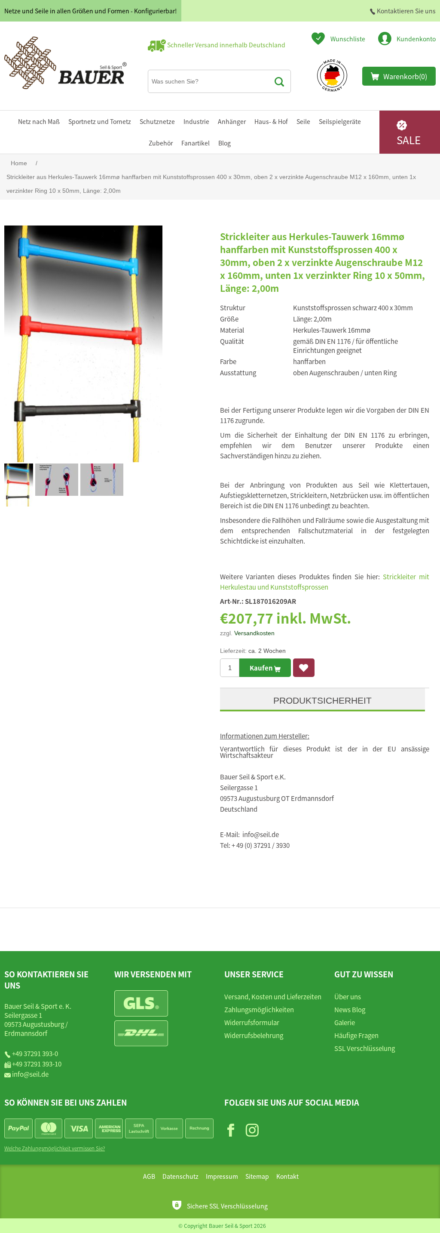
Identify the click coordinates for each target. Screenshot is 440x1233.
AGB (149, 1176)
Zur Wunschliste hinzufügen (304, 667)
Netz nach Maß (39, 121)
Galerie (344, 1022)
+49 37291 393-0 (35, 1053)
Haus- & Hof (271, 121)
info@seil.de (30, 1073)
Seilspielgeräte (340, 121)
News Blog (349, 1009)
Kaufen (262, 667)
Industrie (196, 121)
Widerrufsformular (251, 1022)
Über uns (347, 996)
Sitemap (257, 1176)
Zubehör (161, 143)
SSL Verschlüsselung (364, 1048)
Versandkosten (254, 633)
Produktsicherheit (322, 700)
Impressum (222, 1176)
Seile (303, 121)
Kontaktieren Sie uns (406, 10)
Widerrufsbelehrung (253, 1035)
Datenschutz (180, 1176)
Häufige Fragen (356, 1035)
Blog (224, 143)
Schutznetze (157, 121)
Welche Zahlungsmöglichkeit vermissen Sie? (54, 1148)
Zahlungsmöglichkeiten (259, 1009)
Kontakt (287, 1176)
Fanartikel (195, 143)
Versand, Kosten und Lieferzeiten (272, 996)
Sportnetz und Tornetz (99, 121)
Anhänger (232, 121)
